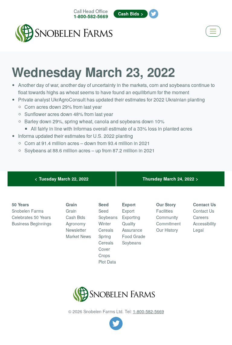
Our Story (166, 204)
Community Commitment (168, 220)
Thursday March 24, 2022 (168, 179)
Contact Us (204, 204)
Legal (198, 230)
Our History (167, 230)
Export (129, 204)
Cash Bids (128, 14)
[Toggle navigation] (213, 31)
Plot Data (107, 262)
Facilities (164, 211)
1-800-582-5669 (91, 16)
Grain (71, 204)
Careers (200, 217)
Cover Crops (104, 252)
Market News (78, 236)
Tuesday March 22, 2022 (64, 179)
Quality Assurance (132, 227)
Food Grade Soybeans (133, 239)
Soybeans (108, 217)
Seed (103, 204)
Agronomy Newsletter (76, 227)
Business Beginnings (31, 224)
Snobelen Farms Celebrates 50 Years (31, 214)
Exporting (131, 217)
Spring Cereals (105, 239)
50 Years (20, 204)
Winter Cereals (105, 227)
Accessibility (204, 224)
